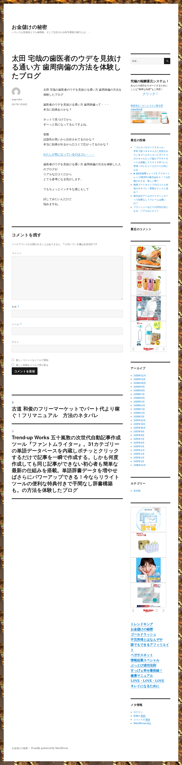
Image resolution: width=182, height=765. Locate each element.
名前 (15, 306)
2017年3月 (138, 453)
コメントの (141, 719)
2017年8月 (138, 435)
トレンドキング (142, 624)
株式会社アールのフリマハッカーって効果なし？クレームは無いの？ (150, 199)
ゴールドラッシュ (143, 634)
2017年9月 (138, 431)
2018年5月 (139, 401)
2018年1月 (138, 416)
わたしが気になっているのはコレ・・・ (69, 154)
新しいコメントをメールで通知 (32, 360)
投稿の (139, 715)
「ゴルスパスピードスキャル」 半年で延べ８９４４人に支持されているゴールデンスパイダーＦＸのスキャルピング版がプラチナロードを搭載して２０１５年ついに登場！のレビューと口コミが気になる (150, 158)
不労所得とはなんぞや (147, 639)
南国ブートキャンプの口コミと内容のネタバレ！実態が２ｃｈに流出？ (150, 188)
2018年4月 (139, 405)
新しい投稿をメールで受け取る (32, 365)
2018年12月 (139, 375)
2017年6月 (138, 442)
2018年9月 (139, 386)
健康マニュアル (142, 675)
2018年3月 (139, 409)
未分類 (136, 490)
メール (17, 324)
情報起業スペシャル (145, 660)
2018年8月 (139, 390)
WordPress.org (142, 723)
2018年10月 (139, 383)
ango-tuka (17, 99)
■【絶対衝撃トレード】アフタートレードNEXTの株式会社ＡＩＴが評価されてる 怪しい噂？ (151, 177)
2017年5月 (138, 446)
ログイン (138, 712)
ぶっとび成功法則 (143, 665)
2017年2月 (138, 457)
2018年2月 (139, 412)
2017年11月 (139, 424)
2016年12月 (139, 465)
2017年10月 (139, 427)
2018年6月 (139, 397)
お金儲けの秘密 (29, 26)
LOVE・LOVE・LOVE (147, 681)
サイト (15, 341)
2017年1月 (138, 461)
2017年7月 (138, 439)
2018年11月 (139, 379)
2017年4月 (139, 450)
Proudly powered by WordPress (49, 748)
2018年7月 (139, 394)
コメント (17, 253)
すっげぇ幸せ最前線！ (147, 670)
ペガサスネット (142, 655)
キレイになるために (145, 686)
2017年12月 (139, 420)
